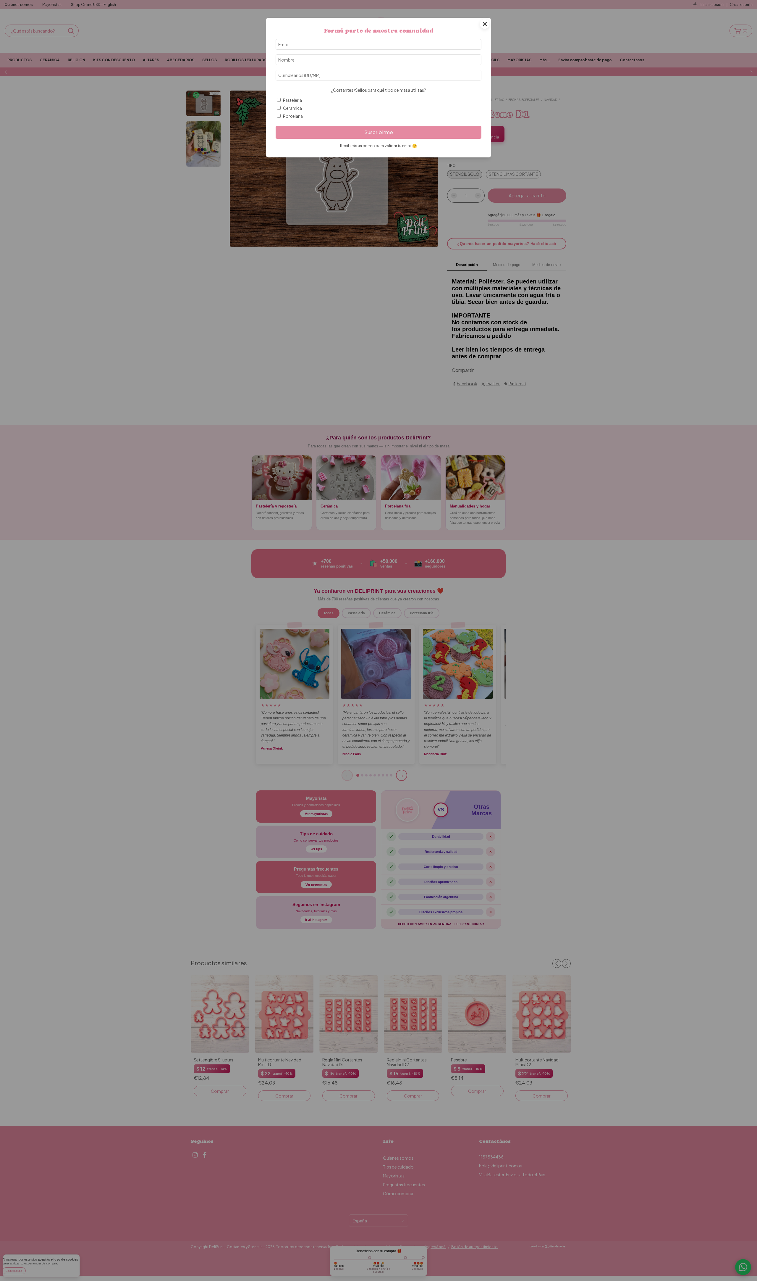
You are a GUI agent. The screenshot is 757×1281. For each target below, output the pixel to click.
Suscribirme (378, 132)
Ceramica (292, 108)
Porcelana (293, 116)
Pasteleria (292, 100)
